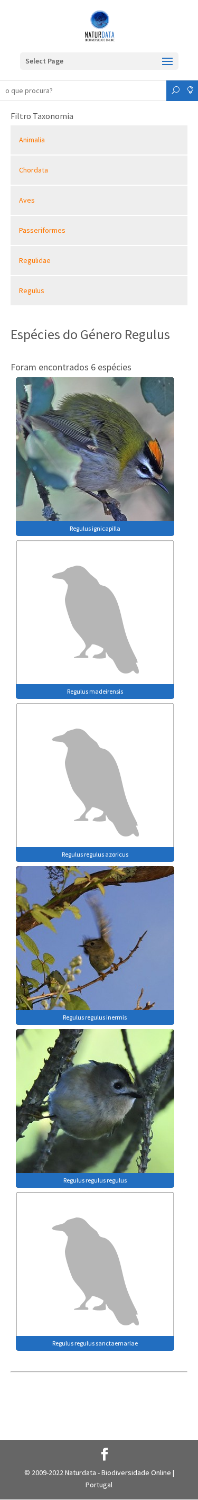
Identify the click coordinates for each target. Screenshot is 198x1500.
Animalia (32, 139)
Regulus (31, 290)
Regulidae (35, 260)
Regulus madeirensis (95, 691)
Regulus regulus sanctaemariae (95, 1343)
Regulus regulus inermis (95, 1017)
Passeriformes (42, 230)
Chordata (33, 170)
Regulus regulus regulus (95, 1180)
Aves (27, 200)
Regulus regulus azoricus (95, 854)
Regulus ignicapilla (95, 528)
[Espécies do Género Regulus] (95, 455)
